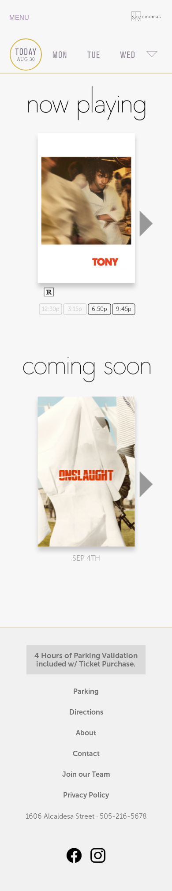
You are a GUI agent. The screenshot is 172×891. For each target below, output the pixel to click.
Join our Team (86, 774)
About (86, 733)
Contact (86, 753)
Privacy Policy (86, 795)
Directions (86, 712)
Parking (86, 691)
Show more (85, 200)
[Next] (146, 179)
